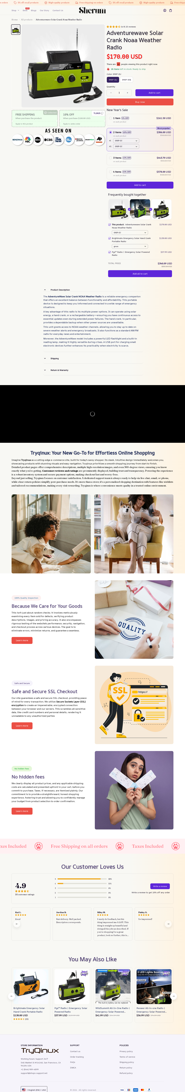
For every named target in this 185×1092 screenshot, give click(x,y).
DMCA (73, 1067)
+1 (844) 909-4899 (30, 1069)
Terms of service (127, 1056)
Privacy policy (126, 1051)
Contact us (75, 1051)
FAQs (72, 1062)
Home (15, 19)
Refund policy (126, 1073)
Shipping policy (127, 1062)
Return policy (126, 1067)
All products (27, 19)
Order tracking (77, 1056)
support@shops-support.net (34, 1073)
